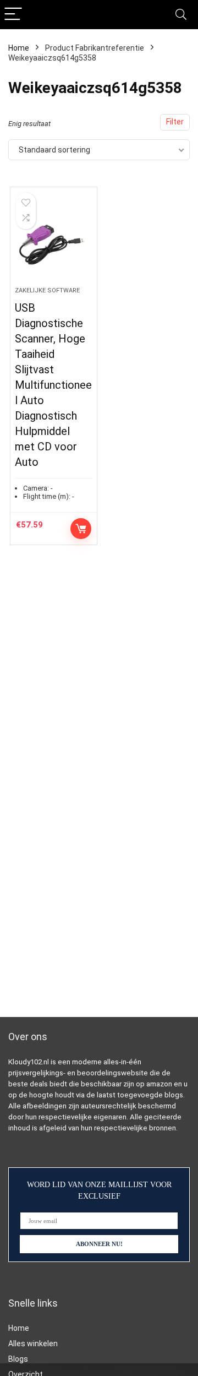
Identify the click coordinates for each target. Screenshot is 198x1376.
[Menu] (13, 14)
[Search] (181, 14)
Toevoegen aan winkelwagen (80, 528)
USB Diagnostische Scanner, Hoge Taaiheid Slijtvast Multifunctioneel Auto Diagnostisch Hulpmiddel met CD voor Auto (53, 385)
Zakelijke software (47, 290)
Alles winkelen (33, 1343)
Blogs (18, 1359)
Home (18, 47)
